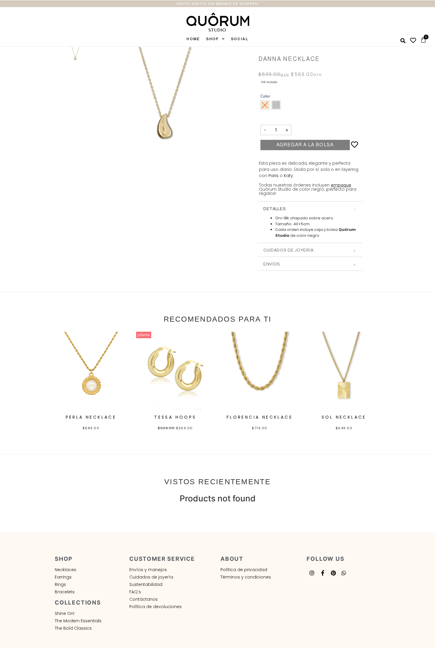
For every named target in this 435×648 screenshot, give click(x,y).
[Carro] (423, 40)
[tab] (309, 208)
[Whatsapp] (344, 573)
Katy (288, 176)
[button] (276, 105)
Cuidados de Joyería (288, 250)
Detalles (274, 208)
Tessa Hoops (175, 417)
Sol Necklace (344, 417)
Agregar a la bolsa (305, 144)
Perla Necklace (91, 417)
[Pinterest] (333, 573)
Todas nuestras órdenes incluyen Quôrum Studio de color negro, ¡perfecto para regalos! (307, 189)
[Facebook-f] (322, 573)
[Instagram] (312, 573)
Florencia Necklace (260, 417)
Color (265, 96)
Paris (273, 176)
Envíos (271, 264)
